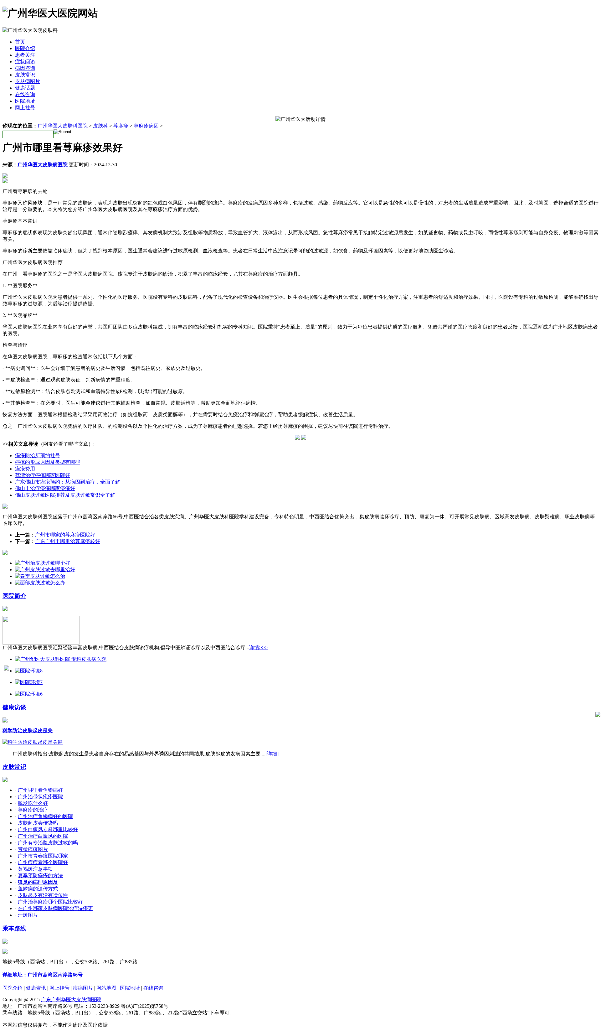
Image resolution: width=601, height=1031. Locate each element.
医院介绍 (25, 48)
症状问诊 (25, 61)
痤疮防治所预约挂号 (37, 455)
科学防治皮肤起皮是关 (28, 730)
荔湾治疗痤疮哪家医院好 (42, 475)
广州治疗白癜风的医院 (43, 836)
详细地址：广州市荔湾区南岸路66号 (43, 974)
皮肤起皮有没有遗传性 (43, 895)
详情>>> (258, 647)
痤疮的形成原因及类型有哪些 (47, 462)
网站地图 (106, 988)
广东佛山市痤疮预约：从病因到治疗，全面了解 (67, 481)
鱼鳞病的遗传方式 (38, 888)
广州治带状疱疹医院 (40, 796)
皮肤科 (100, 125)
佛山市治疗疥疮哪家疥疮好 (45, 488)
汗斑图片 (28, 915)
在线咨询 (25, 94)
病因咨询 (25, 68)
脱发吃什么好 (33, 803)
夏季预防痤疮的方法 (40, 875)
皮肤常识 (25, 74)
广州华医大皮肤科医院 (63, 125)
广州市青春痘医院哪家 (43, 855)
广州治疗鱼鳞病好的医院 (45, 816)
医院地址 (25, 101)
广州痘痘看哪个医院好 (43, 862)
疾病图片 (83, 988)
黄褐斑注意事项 (35, 869)
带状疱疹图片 (33, 849)
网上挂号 (25, 107)
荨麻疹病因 (146, 125)
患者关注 (25, 55)
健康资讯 (36, 988)
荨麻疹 (120, 125)
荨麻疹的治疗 (33, 809)
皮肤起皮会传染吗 (38, 823)
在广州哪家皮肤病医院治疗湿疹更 (55, 908)
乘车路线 (14, 928)
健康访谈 (14, 707)
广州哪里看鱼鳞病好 (40, 790)
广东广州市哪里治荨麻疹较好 (67, 541)
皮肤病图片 (27, 81)
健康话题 (25, 88)
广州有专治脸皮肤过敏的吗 (48, 842)
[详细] (272, 753)
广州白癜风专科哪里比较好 (48, 829)
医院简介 (14, 596)
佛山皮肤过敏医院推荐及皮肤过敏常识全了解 (65, 495)
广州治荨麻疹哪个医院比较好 (50, 901)
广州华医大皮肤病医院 (43, 164)
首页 (20, 41)
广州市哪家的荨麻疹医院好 (65, 534)
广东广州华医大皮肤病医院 (71, 999)
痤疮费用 (25, 468)
